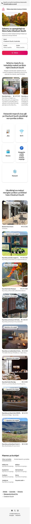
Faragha (11, 515)
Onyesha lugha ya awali (10, 4)
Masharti (18, 515)
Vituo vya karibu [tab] (6, 459)
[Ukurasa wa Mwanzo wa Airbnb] (3, 9)
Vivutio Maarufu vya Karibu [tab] (21, 459)
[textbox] (8, 47)
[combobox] (14, 41)
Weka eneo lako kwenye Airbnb (17, 9)
